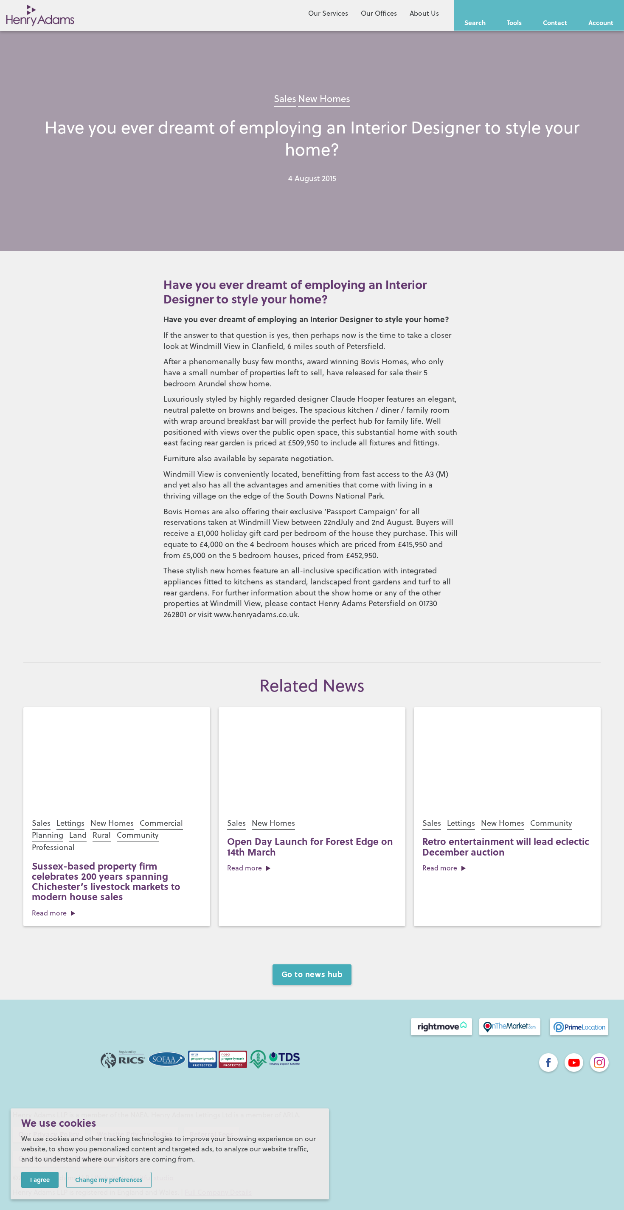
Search (475, 22)
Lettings (70, 823)
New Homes (324, 98)
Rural (102, 835)
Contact (555, 22)
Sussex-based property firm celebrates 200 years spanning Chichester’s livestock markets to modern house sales (106, 881)
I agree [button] (40, 1179)
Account (600, 22)
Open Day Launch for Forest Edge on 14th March (310, 846)
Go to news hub (312, 974)
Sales (285, 98)
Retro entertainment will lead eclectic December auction (505, 846)
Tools (514, 22)
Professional (53, 847)
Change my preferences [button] (109, 1179)
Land (78, 835)
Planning (47, 835)
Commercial (161, 823)
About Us (424, 13)
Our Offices (379, 13)
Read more (49, 913)
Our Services (328, 13)
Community (138, 835)
